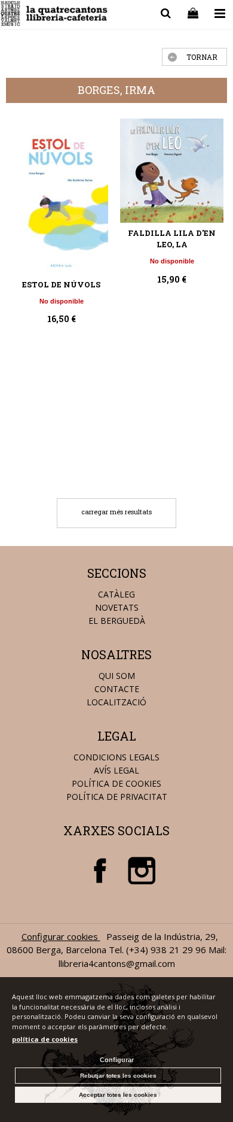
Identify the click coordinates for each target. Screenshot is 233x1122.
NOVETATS (117, 607)
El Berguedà (116, 620)
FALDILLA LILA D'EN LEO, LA (172, 239)
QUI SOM (117, 675)
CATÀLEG (116, 594)
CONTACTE (116, 689)
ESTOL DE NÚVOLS (61, 284)
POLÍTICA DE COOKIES (116, 783)
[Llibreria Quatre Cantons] (54, 15)
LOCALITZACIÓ (116, 702)
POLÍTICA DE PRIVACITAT (116, 796)
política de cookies (45, 1039)
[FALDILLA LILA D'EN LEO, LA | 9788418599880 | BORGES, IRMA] (171, 171)
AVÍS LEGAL (116, 770)
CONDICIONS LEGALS (116, 757)
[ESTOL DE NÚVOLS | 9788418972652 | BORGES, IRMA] (61, 196)
